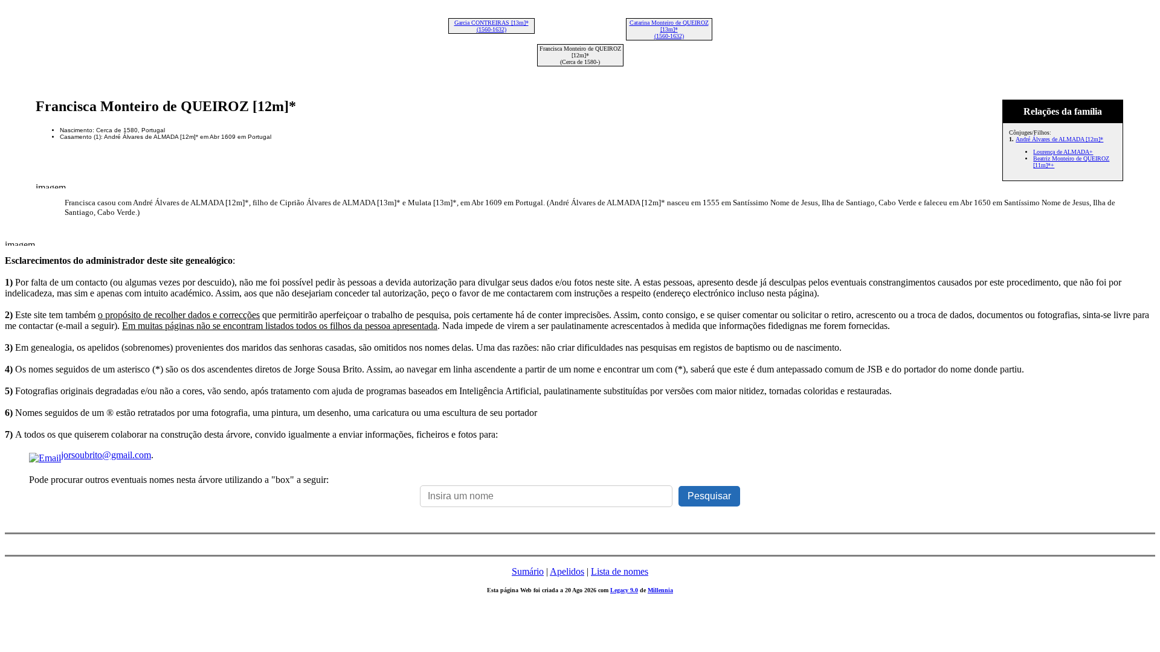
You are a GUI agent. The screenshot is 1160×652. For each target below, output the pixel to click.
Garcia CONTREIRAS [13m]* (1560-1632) (491, 26)
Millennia (660, 590)
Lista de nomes (619, 571)
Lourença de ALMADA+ (1063, 152)
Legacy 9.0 (624, 590)
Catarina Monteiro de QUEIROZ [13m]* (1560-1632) (669, 29)
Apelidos (567, 571)
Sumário (528, 571)
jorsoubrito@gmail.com (106, 455)
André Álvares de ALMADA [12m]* (1059, 139)
